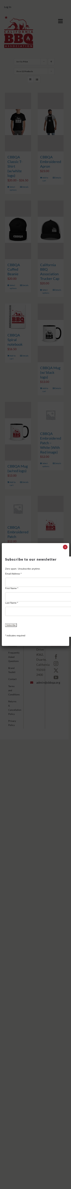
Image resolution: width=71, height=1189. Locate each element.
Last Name (11, 602)
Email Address (13, 573)
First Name (11, 588)
